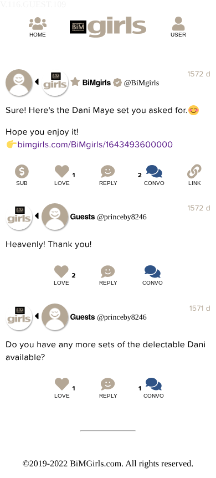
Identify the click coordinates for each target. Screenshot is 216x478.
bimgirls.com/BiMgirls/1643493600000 (95, 144)
